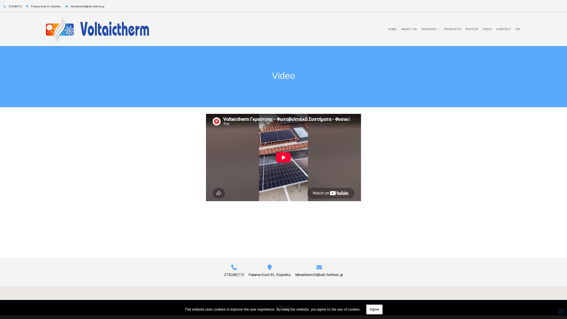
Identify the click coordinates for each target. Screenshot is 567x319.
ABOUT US (409, 29)
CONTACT (503, 29)
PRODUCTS (452, 29)
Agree (374, 309)
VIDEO (487, 29)
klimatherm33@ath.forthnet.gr (88, 6)
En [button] (518, 29)
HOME (392, 29)
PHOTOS (471, 29)
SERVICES (429, 29)
